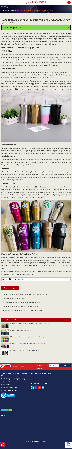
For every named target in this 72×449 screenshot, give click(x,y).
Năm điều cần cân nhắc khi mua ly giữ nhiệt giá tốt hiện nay (27, 343)
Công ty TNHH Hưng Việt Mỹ (11, 257)
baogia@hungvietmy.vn (10, 387)
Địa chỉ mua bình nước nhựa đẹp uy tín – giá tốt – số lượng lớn (23, 310)
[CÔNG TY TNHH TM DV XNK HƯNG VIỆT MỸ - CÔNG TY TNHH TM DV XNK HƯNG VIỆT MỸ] (36, 2)
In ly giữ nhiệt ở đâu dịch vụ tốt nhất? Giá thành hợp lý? (20, 306)
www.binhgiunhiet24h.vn (10, 390)
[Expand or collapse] (68, 27)
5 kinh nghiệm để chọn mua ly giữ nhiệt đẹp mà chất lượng (21, 302)
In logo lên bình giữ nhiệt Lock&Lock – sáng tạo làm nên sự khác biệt (25, 294)
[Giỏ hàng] (69, 2)
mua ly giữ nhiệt (13, 187)
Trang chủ (4, 10)
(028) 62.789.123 (8, 384)
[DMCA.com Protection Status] (6, 410)
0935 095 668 (18, 366)
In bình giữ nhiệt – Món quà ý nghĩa (14, 298)
